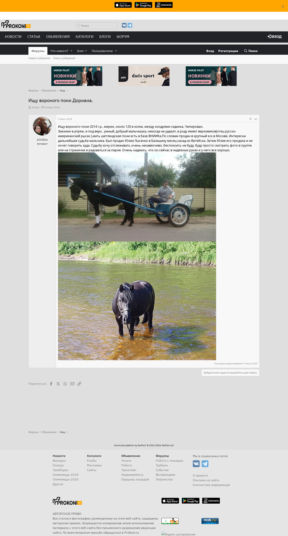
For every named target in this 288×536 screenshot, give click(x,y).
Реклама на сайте (206, 480)
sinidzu (35, 107)
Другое (58, 484)
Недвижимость (132, 475)
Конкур (58, 465)
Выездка (59, 460)
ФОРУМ (123, 36)
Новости (13, 36)
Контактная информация (211, 485)
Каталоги (84, 36)
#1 (255, 119)
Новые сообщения (39, 58)
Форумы (37, 51)
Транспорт (129, 470)
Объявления (58, 36)
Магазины (94, 465)
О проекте (200, 475)
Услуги (126, 460)
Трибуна (162, 465)
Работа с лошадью (169, 460)
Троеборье (60, 470)
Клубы (92, 460)
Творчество (164, 479)
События (162, 470)
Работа (126, 465)
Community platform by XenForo (144, 445)
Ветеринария (165, 475)
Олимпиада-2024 (66, 475)
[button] (71, 51)
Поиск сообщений (64, 58)
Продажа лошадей (135, 479)
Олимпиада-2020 (66, 479)
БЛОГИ (105, 36)
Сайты (91, 470)
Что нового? (59, 51)
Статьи (33, 36)
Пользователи (102, 51)
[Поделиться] (250, 119)
